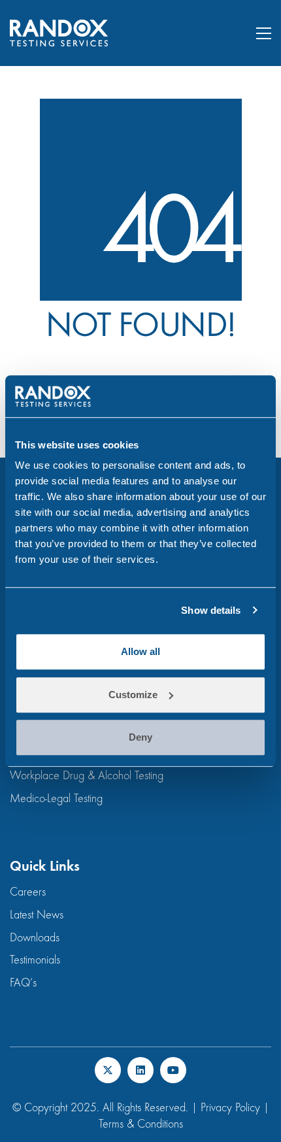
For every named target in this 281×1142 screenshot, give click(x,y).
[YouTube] (173, 1070)
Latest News (36, 915)
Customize (132, 694)
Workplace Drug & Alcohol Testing (86, 775)
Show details (210, 610)
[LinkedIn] (140, 1070)
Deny (140, 737)
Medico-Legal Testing (56, 798)
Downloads (34, 938)
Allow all (140, 651)
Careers (28, 892)
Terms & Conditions (141, 1124)
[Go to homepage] (59, 33)
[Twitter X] (108, 1070)
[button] (263, 33)
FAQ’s (23, 983)
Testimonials (35, 960)
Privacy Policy (230, 1108)
